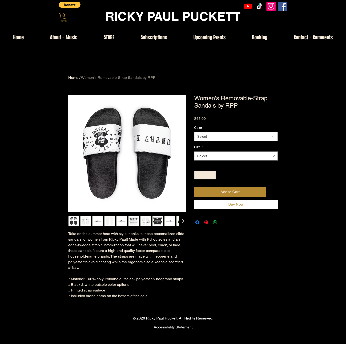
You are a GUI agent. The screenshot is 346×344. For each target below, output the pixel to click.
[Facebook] (282, 6)
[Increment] (212, 175)
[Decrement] (198, 175)
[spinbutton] (205, 175)
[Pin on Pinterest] (206, 222)
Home (73, 77)
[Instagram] (271, 6)
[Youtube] (248, 6)
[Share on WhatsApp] (215, 222)
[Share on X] (224, 222)
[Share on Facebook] (197, 222)
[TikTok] (259, 6)
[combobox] (236, 136)
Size (198, 147)
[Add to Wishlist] (273, 192)
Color (199, 128)
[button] (69, 5)
